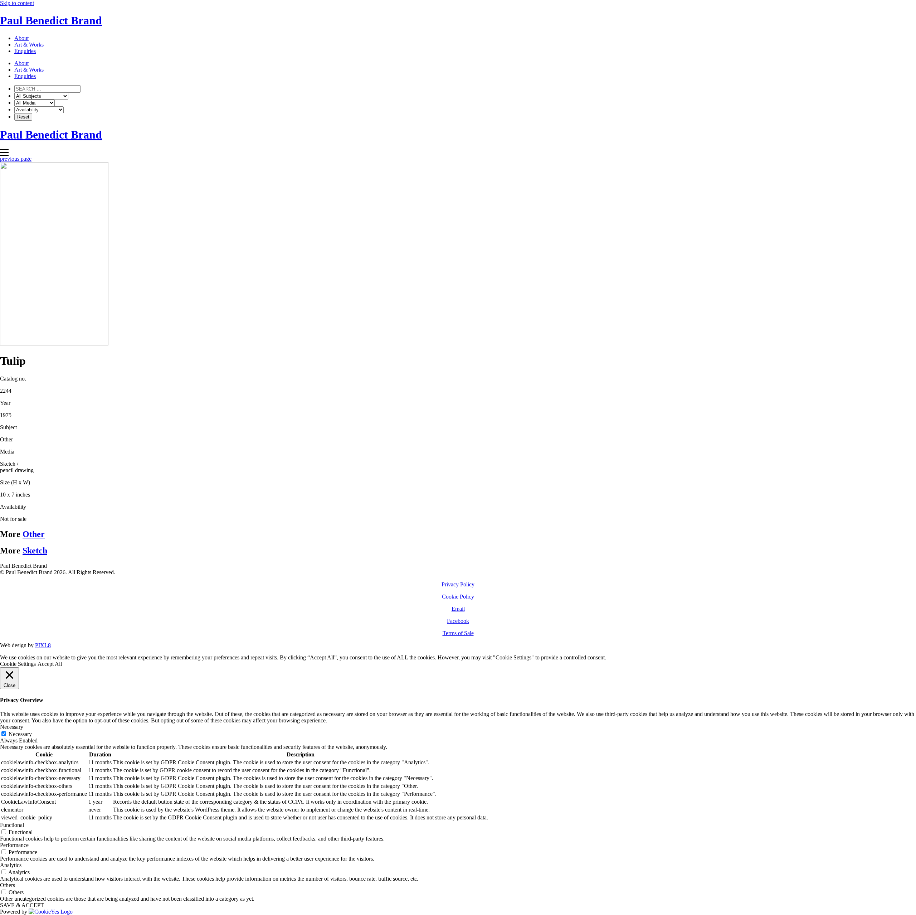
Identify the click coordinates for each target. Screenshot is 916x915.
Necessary (20, 734)
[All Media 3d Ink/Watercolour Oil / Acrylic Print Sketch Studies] (34, 103)
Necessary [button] (11, 727)
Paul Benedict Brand (51, 20)
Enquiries (25, 51)
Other (34, 534)
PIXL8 (43, 645)
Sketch (35, 550)
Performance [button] (14, 845)
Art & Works (29, 45)
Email (458, 609)
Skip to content (17, 3)
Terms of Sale (458, 633)
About (21, 38)
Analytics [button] (10, 865)
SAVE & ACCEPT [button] (22, 905)
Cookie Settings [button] (18, 664)
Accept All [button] (50, 664)
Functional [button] (12, 825)
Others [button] (7, 885)
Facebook (458, 621)
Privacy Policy (458, 584)
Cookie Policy (458, 597)
